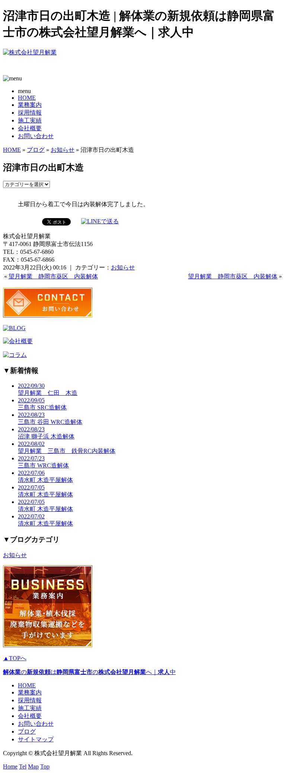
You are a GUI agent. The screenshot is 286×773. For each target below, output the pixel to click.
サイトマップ (36, 739)
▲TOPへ (14, 658)
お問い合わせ (36, 136)
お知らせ (62, 150)
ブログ (36, 150)
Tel (22, 766)
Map (33, 766)
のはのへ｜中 (89, 672)
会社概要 (30, 128)
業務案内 (30, 105)
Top (45, 766)
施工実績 (30, 120)
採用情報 (30, 112)
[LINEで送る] (100, 221)
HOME (27, 98)
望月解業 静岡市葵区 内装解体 (53, 276)
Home (10, 766)
